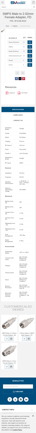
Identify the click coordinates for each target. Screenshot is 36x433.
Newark (11, 60)
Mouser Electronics (14, 42)
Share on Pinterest (23, 78)
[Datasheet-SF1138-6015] (7, 92)
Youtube (20, 399)
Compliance (18, 115)
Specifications (18, 109)
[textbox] (16, 7)
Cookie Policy (17, 430)
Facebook (10, 399)
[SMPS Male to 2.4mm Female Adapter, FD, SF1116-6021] (9, 351)
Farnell (10, 65)
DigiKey (11, 47)
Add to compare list (17, 73)
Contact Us (18, 120)
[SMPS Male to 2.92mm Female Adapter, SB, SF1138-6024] (9, 323)
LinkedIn (26, 399)
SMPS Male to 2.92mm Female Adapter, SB (9, 334)
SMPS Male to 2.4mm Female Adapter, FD (9, 362)
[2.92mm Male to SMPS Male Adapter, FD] (26, 323)
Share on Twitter (20, 78)
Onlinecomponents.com (15, 56)
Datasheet (12, 93)
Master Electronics (14, 51)
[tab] (18, 109)
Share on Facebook (16, 78)
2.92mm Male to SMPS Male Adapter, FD (27, 334)
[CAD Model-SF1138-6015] (19, 92)
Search (34, 7)
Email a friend (22, 73)
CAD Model (24, 93)
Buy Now (29, 42)
